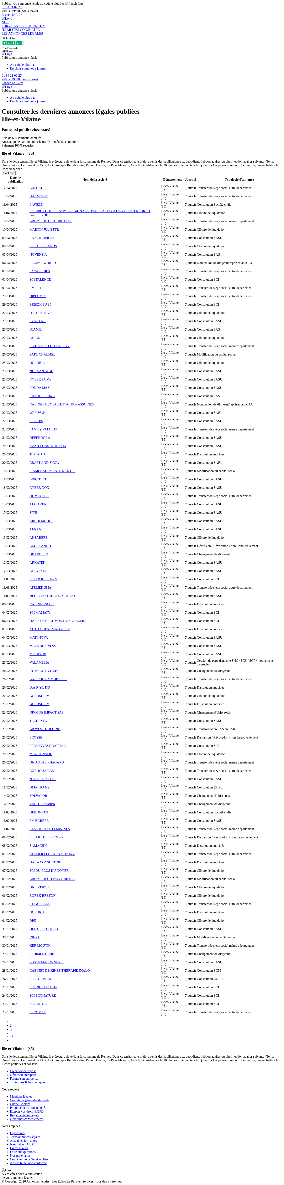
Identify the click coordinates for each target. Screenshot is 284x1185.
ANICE (35, 337)
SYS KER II (38, 321)
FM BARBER (39, 820)
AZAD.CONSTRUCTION (48, 446)
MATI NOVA (39, 637)
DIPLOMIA (38, 296)
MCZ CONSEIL (41, 754)
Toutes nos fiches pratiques (27, 1082)
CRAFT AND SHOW (44, 462)
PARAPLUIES (40, 271)
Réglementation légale (24, 1115)
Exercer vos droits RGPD (27, 1111)
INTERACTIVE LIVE (45, 671)
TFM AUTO (38, 454)
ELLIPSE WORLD (43, 263)
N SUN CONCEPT (43, 779)
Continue (8, 173)
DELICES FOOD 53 (44, 929)
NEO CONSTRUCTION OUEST (53, 596)
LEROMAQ (38, 1012)
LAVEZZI (36, 204)
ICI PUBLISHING (42, 396)
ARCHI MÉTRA (41, 521)
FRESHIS (36, 421)
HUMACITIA (39, 496)
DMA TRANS (39, 787)
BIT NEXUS (38, 571)
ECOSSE (36, 737)
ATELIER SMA (40, 587)
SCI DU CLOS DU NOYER (49, 870)
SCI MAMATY (40, 612)
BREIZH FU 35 (40, 304)
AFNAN (35, 529)
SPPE (33, 512)
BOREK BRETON (43, 895)
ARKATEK (38, 562)
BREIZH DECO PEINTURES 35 (52, 879)
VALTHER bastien (42, 804)
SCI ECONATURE (43, 995)
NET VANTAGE (41, 371)
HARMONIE (39, 196)
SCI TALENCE (40, 279)
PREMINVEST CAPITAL (48, 745)
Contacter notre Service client (29, 1159)
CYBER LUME (40, 379)
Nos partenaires (20, 1155)
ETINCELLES (40, 904)
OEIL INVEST (40, 812)
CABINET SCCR (42, 604)
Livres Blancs (19, 1148)
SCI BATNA (38, 1004)
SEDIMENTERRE (42, 954)
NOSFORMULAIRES (14, 24)
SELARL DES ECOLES (46, 837)
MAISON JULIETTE (44, 229)
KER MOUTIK (40, 945)
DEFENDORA (40, 437)
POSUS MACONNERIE (47, 962)
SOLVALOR (38, 795)
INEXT (35, 937)
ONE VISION (39, 887)
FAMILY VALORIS (43, 429)
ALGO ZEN (38, 504)
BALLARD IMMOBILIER (48, 679)
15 (11, 1036)
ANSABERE (39, 537)
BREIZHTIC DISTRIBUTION (51, 221)
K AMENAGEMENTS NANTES (52, 471)
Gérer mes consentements (26, 1119)
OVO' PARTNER (42, 313)
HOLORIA (37, 362)
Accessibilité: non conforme (28, 1163)
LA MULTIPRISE (42, 238)
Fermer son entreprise (24, 1078)
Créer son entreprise (23, 1071)
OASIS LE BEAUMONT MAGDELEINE (59, 621)
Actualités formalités (23, 1140)
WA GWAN (38, 412)
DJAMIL (36, 329)
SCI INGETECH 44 (43, 987)
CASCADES (38, 188)
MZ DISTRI (38, 654)
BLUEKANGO (40, 546)
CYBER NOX (39, 487)
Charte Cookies (20, 1104)
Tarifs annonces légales (25, 1137)
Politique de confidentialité (27, 1107)
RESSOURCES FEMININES (50, 829)
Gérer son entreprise (23, 1075)
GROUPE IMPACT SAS (47, 712)
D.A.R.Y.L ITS (40, 687)
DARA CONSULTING (46, 862)
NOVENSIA (38, 254)
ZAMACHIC (39, 845)
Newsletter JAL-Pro (23, 1144)
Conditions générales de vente (29, 1100)
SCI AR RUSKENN (43, 579)
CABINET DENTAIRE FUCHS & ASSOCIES (62, 404)
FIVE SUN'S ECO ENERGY (50, 346)
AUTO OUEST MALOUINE (50, 629)
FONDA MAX (40, 387)
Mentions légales (21, 1096)
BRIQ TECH (38, 479)
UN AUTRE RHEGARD (47, 762)
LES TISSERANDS (43, 246)
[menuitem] (146, 65)
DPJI (33, 920)
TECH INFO (38, 720)
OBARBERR (39, 554)
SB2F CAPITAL (41, 979)
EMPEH (35, 288)
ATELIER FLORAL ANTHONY (52, 854)
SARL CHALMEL (42, 354)
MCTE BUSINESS (43, 646)
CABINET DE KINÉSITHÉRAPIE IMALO (60, 970)
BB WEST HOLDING (45, 729)
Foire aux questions (23, 1152)
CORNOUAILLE (42, 770)
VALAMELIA (39, 662)
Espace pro (17, 1133)
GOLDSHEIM (39, 696)
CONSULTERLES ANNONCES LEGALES (22, 31)
